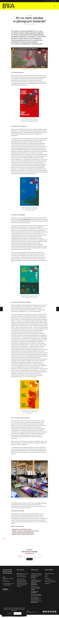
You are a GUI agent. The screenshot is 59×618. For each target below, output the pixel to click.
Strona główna (27, 24)
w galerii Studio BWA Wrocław (27, 534)
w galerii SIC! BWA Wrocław (23, 532)
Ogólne (33, 24)
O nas (45, 1)
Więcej (9, 613)
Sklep (48, 1)
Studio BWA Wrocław (49, 580)
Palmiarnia (47, 583)
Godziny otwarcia (53, 1)
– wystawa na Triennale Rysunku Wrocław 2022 (25, 531)
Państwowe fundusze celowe (29, 612)
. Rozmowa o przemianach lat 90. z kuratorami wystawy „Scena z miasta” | (36, 600)
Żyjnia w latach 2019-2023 (50, 581)
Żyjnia (39, 503)
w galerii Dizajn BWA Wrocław (21, 529)
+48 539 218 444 (7, 585)
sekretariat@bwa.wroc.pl (9, 583)
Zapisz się (29, 559)
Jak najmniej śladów (26, 219)
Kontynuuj (17, 613)
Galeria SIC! (47, 578)
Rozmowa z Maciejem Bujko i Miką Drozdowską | (36, 582)
